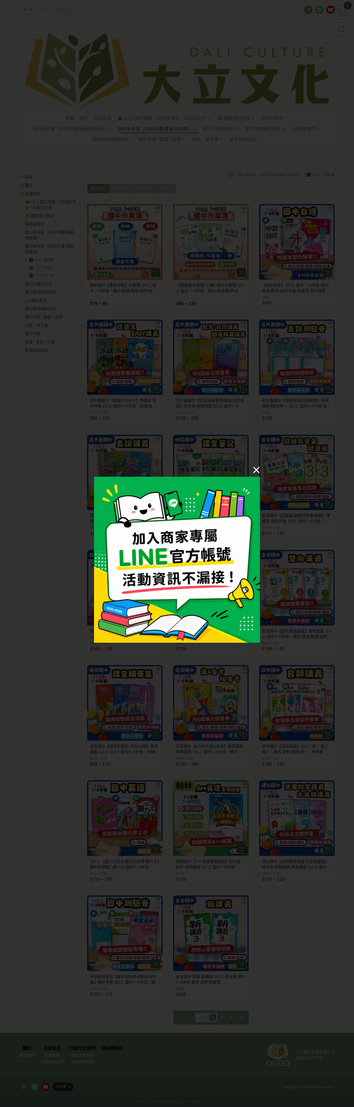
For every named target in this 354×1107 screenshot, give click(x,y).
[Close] (256, 469)
